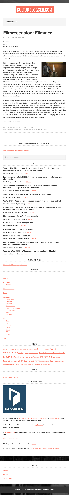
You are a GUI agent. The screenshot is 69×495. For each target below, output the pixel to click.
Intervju (5, 278)
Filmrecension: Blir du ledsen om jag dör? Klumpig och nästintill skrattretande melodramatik (31, 243)
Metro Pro (27, 489)
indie (36, 353)
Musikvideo (21, 357)
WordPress (46, 489)
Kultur (51, 353)
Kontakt (5, 470)
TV (7, 332)
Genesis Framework (37, 489)
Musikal (8, 325)
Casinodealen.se (10, 432)
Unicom (45, 129)
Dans (7, 321)
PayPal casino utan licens (10, 439)
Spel (7, 312)
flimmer (20, 129)
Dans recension (10, 301)
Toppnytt (5, 338)
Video (39, 364)
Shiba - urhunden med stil (10, 377)
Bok (4, 349)
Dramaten (41, 349)
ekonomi (47, 349)
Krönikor (8, 285)
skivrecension (43, 361)
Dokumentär (34, 349)
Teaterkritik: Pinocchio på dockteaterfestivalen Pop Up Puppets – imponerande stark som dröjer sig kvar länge (31, 169)
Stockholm (54, 361)
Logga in (52, 489)
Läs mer (27, 173)
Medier (63, 353)
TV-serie (35, 364)
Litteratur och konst (8, 289)
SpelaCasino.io (54, 418)
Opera (8, 327)
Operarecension (10, 306)
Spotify (47, 361)
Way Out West (46, 364)
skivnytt (36, 360)
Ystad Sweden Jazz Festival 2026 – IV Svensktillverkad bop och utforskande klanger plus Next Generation (30, 186)
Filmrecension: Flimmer (27, 33)
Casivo (34, 444)
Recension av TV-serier (13, 308)
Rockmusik (6, 361)
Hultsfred (26, 353)
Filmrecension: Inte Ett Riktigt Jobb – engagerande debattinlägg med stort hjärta (32, 177)
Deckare (29, 349)
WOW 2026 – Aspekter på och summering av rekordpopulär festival (32, 200)
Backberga (14, 129)
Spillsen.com (39, 425)
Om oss (5, 474)
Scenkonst (28, 360)
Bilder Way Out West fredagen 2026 (18, 222)
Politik (30, 357)
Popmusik (36, 357)
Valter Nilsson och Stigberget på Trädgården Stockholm (27, 194)
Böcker (17, 349)
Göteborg (21, 353)
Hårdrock (32, 353)
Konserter (42, 353)
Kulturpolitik (6, 282)
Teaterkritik (9, 315)
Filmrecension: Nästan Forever (16, 235)
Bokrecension (10, 299)
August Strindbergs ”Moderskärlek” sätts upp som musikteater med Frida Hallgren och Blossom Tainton (32, 208)
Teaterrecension (27, 364)
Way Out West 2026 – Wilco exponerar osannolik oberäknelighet (30, 251)
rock (59, 357)
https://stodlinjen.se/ (53, 448)
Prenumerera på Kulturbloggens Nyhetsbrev (16, 150)
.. (3, 274)
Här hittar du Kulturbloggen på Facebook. (15, 265)
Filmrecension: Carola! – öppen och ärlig (20, 216)
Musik (5, 293)
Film (15, 127)
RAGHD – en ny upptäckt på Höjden (18, 229)
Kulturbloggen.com (34, 10)
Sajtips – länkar (7, 478)
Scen (4, 319)
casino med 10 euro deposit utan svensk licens (32, 418)
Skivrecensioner (10, 310)
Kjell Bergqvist (28, 129)
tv (32, 364)
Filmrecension (21, 127)
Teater (8, 330)
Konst (47, 353)
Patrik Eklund (38, 129)
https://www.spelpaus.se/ (38, 448)
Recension (30, 127)
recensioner (55, 357)
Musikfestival (15, 357)
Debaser (24, 349)
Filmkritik (53, 349)
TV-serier (8, 334)
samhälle (14, 361)
